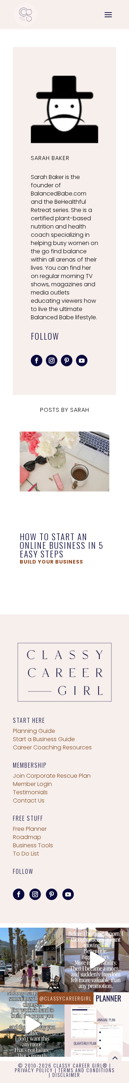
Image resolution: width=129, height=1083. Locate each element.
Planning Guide (34, 731)
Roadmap (27, 837)
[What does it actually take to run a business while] (32, 960)
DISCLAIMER (66, 1074)
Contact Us (28, 800)
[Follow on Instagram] (51, 360)
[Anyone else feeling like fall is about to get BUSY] (96, 1024)
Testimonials (30, 792)
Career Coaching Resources (52, 747)
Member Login (32, 784)
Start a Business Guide (44, 739)
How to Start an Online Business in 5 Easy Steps (62, 545)
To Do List (26, 853)
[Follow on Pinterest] (66, 360)
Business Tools (33, 845)
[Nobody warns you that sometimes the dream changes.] (32, 1024)
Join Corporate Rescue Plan (52, 776)
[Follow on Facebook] (36, 360)
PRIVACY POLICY (34, 1070)
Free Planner (30, 829)
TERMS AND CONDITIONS (86, 1070)
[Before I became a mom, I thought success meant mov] (96, 960)
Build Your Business (51, 561)
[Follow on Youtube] (81, 360)
